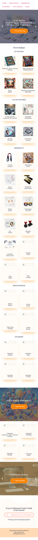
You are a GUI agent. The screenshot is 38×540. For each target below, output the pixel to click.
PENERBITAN (25, 3)
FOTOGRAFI (6, 7)
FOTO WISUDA (18, 7)
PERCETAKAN (13, 3)
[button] (2, 26)
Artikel (27, 7)
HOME (4, 3)
